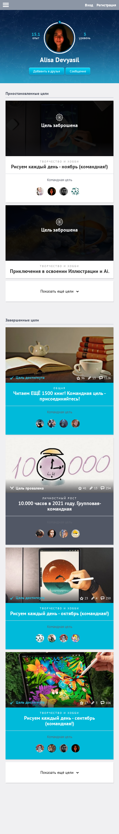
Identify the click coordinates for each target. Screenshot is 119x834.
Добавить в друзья (46, 71)
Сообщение (78, 71)
